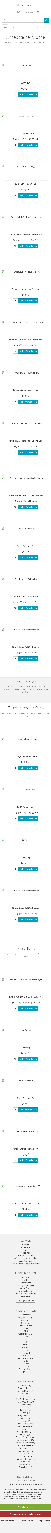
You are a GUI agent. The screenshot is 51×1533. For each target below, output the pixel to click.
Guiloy (25, 1336)
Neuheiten (25, 1429)
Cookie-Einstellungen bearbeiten (25, 1264)
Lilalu (25, 1345)
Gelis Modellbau (25, 1334)
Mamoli (25, 1347)
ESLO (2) (25, 1396)
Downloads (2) (25, 1467)
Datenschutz (25, 1283)
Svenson (25, 1454)
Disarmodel (25, 1320)
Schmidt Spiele (25, 1369)
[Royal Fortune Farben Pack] (25, 579)
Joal (25, 1339)
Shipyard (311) (25, 1448)
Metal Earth (25, 1353)
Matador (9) (25, 1421)
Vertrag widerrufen (25, 1301)
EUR (19, 12)
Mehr (25, 1372)
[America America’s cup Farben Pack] (25, 423)
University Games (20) (25, 1459)
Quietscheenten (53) (25, 1440)
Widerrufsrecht (25, 1288)
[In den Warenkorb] (15, 94)
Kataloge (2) (25, 1410)
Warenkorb (25, 1247)
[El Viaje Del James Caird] (25, 739)
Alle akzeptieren (25, 1507)
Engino (25, 1328)
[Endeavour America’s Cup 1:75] (25, 272)
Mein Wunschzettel (25, 1255)
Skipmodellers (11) (26, 1451)
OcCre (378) (25, 1434)
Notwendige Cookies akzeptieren (25, 1514)
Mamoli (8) (25, 1418)
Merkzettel (25, 1253)
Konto (25, 1250)
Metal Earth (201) (25, 1424)
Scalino (25, 1366)
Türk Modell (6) (25, 1456)
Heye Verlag (25, 1405)
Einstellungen (7, 1521)
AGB (25, 1280)
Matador (25, 1350)
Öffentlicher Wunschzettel (25, 1258)
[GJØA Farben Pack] (25, 116)
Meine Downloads (25, 1261)
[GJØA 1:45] (25, 65)
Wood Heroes (25, 1464)
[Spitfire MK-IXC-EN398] (25, 166)
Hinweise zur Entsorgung (26, 1294)
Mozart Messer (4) (25, 1426)
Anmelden (29, 12)
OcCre (25, 1361)
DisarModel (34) (26, 1385)
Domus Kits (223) (25, 1388)
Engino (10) (25, 1394)
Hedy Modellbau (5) (25, 1402)
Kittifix (25, 1342)
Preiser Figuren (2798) (25, 1437)
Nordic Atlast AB (25, 1358)
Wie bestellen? (25, 1291)
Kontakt (25, 1245)
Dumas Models (25, 1326)
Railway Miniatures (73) (25, 1443)
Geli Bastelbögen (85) (25, 1399)
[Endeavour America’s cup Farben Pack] (25, 322)
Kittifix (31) (25, 1413)
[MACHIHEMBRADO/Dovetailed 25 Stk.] (25, 980)
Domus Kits (26, 1323)
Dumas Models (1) (25, 1391)
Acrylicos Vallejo (25, 1317)
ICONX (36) (25, 1407)
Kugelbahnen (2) (25, 1415)
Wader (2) (25, 1462)
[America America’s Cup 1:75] (25, 373)
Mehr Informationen (28, 94)
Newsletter (25, 1296)
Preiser (26, 1364)
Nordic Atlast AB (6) (25, 1432)
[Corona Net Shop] (25, 5)
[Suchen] (46, 20)
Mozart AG (25, 1356)
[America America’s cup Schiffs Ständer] (25, 478)
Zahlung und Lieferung (26, 1285)
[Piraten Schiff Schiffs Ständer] (25, 630)
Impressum (25, 1277)
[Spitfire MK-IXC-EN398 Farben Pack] (25, 217)
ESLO (25, 1331)
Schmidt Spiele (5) (25, 1445)
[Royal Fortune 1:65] (25, 529)
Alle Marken (25, 1315)
